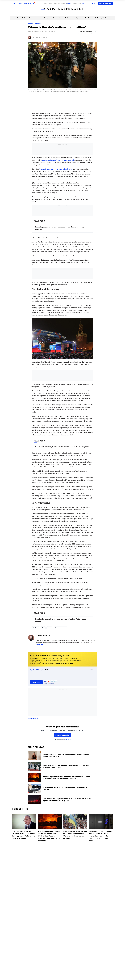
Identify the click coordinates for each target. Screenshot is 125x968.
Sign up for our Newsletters (23, 3)
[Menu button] (13, 17)
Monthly (36, 669)
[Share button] (95, 31)
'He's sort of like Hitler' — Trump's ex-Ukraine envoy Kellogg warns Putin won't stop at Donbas (23, 834)
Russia (40, 17)
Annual (45, 669)
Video (61, 17)
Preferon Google (86, 31)
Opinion (54, 17)
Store (69, 3)
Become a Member (105, 3)
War (18, 17)
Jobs (55, 3)
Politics (24, 17)
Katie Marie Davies (41, 37)
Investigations (77, 17)
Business (32, 17)
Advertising (61, 3)
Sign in (68, 739)
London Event (77, 3)
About (45, 3)
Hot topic (36, 628)
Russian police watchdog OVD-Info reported (58, 160)
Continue (36, 682)
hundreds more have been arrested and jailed (55, 169)
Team (50, 3)
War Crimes (89, 17)
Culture (67, 17)
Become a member (62, 735)
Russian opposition (61, 628)
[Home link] (62, 8)
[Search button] (111, 18)
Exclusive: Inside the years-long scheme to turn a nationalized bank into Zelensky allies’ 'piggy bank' (101, 836)
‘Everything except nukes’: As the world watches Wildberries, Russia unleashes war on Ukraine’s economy (49, 836)
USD (91, 669)
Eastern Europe (34, 24)
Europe (46, 17)
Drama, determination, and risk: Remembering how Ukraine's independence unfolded (75, 834)
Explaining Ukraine (101, 17)
